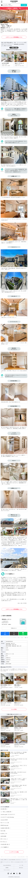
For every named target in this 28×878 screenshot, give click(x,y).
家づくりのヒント (4, 838)
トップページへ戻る (14, 852)
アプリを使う (23, 5)
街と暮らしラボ (4, 833)
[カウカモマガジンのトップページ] (14, 1)
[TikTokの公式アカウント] (11, 873)
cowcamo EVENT (4, 819)
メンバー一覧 (21, 865)
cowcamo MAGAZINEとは (7, 865)
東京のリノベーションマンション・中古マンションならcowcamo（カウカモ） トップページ (14, 862)
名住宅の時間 (3, 836)
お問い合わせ (21, 867)
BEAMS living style (4, 825)
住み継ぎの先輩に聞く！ (6, 828)
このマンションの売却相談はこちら (14, 37)
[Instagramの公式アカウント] (8, 873)
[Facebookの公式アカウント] (19, 873)
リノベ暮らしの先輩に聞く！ (7, 811)
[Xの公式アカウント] (17, 873)
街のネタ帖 (3, 830)
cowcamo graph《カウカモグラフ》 (8, 814)
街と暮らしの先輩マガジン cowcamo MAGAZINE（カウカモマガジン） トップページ (13, 859)
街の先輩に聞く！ (4, 809)
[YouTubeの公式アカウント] (14, 873)
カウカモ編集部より (5, 847)
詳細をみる (13, 628)
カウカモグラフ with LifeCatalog (7, 817)
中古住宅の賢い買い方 (5, 844)
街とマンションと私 (5, 822)
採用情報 (7, 867)
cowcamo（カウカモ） (19, 44)
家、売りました (4, 841)
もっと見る (14, 709)
